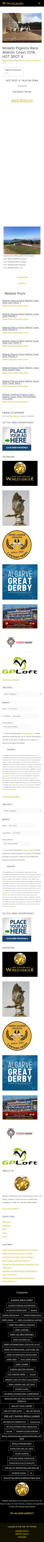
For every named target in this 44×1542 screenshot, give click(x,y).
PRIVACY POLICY (22, 1534)
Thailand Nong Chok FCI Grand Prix (22, 1463)
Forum (4, 1236)
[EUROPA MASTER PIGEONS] (20, 616)
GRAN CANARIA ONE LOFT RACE (22, 1384)
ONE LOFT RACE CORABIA (21, 1406)
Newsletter (6, 1226)
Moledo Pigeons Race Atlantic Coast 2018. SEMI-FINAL (20, 368)
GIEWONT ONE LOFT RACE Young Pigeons (21, 1380)
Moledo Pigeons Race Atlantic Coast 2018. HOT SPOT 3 (20, 342)
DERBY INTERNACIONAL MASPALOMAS (22, 1355)
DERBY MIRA (12, 1359)
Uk (31, 1473)
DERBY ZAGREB (21, 1364)
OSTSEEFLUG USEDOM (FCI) (14, 1422)
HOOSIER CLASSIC (22, 1389)
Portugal (9, 1431)
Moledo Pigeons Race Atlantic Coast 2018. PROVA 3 (20, 355)
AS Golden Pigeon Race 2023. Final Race (17, 1257)
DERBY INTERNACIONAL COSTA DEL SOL (22, 1349)
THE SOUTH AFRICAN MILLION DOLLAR (22, 1468)
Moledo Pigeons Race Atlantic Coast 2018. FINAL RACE (20, 382)
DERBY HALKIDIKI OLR (21, 1339)
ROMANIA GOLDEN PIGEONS (27, 1431)
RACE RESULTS (22, 100)
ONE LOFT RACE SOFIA (13, 1411)
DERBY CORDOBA (22, 1330)
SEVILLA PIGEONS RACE (22, 1444)
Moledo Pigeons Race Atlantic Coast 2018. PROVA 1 (20, 315)
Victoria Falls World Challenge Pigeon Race (21, 1478)
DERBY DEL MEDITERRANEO (22, 1334)
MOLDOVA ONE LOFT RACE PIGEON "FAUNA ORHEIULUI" (21, 1400)
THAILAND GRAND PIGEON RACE (21, 1458)
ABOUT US (6, 1222)
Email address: (7, 723)
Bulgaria (34, 1310)
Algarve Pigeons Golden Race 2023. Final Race (20, 1250)
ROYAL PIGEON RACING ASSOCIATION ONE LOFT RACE (22, 1437)
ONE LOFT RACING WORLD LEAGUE (22, 1416)
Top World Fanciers (18, 1473)
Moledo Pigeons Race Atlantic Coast (16, 60)
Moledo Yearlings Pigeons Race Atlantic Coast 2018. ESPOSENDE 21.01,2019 (19, 396)
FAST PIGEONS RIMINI (16, 1374)
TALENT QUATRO (22, 1453)
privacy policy (28, 733)
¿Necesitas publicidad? (11, 680)
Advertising (22, 1537)
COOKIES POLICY (22, 1531)
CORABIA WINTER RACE (11, 1315)
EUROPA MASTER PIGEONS (22, 1369)
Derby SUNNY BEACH (29, 1359)
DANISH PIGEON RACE (32, 1315)
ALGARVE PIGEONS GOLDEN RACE (22, 1305)
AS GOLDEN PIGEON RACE (16, 1310)
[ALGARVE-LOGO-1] (20, 582)
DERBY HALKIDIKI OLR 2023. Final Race (17, 1253)
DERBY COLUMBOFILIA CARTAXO (30, 1320)
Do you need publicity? (11, 1208)
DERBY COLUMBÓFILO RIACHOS (22, 1325)
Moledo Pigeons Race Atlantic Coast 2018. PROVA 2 (20, 328)
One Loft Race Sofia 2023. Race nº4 (16, 1261)
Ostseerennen (35, 1422)
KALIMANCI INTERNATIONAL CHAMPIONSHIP (21, 1394)
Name (4, 709)
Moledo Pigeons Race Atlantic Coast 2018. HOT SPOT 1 (20, 301)
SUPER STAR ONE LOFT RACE (21, 1449)
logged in (15, 416)
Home (4, 1233)
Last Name (6, 716)
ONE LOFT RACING (33, 1411)
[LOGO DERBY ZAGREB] (17, 545)
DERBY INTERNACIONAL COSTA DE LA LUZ (22, 1344)
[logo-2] (20, 643)
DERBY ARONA (8, 1320)
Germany (32, 1374)
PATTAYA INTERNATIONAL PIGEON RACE (21, 1426)
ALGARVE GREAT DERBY (22, 1300)
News (4, 1229)
